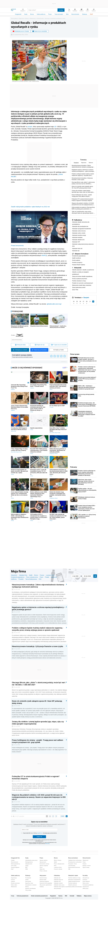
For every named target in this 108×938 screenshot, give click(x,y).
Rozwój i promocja (15, 883)
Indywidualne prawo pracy (31, 860)
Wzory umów (86, 883)
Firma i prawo (74, 354)
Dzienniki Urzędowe (44, 881)
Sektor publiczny (41, 14)
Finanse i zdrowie (58, 869)
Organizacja (14, 877)
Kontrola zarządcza (77, 262)
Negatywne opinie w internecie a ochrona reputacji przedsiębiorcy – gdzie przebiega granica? (83, 170)
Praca (41, 867)
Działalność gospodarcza (78, 255)
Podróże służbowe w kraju (79, 280)
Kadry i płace (14, 884)
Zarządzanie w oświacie (30, 884)
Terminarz (77, 297)
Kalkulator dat (75, 250)
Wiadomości (33, 18)
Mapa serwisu (88, 896)
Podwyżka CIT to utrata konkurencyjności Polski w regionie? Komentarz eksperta (82, 199)
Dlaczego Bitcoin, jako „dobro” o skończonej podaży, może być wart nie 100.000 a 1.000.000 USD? (83, 183)
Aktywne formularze (81, 254)
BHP (26, 867)
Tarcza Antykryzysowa (31, 579)
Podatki (47, 577)
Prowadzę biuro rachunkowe (75, 862)
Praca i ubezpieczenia (32, 577)
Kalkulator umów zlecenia (79, 231)
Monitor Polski (43, 879)
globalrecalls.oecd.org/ (54, 304)
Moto (67, 14)
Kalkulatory (78, 220)
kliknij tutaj (47, 843)
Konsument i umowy (44, 863)
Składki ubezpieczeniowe (74, 881)
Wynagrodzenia (29, 862)
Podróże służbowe (72, 883)
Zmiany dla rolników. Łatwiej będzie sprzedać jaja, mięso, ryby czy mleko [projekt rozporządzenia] (83, 191)
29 (90, 301)
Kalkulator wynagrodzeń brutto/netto (81, 228)
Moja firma (21, 18)
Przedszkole (28, 877)
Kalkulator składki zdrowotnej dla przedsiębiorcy (80, 223)
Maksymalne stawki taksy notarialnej (81, 285)
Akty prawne (43, 875)
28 (86, 301)
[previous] (47, 816)
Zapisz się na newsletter (60, 344)
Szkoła (26, 879)
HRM (26, 869)
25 (77, 301)
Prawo (50, 14)
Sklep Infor (42, 869)
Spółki (30, 575)
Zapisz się (39, 836)
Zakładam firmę (23, 575)
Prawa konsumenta (17, 245)
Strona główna (14, 18)
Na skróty (85, 875)
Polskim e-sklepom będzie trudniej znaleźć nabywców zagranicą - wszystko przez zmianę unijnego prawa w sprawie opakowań (83, 174)
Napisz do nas (40, 344)
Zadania (13, 881)
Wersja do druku (21, 344)
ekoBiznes (14, 579)
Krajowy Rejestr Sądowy (78, 264)
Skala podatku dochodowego (75, 886)
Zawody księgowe (15, 867)
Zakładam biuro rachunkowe (75, 860)
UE (55, 126)
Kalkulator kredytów (77, 237)
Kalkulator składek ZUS (78, 239)
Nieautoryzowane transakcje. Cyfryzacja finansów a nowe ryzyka (82, 178)
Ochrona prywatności (22, 896)
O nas (12, 896)
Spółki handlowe (76, 258)
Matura (27, 886)
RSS (66, 896)
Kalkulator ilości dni (77, 248)
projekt (30, 126)
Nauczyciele (28, 881)
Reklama (79, 896)
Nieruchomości (75, 14)
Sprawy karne (43, 862)
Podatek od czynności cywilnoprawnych (82, 283)
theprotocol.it (86, 886)
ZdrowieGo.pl (86, 877)
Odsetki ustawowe (72, 884)
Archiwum (85, 879)
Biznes (32, 14)
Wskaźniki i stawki (73, 875)
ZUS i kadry (13, 865)
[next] (67, 816)
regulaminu (39, 833)
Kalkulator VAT (76, 242)
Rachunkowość (14, 862)
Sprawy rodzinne (43, 860)
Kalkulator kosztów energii (79, 235)
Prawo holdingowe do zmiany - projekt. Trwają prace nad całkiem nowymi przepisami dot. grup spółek (82, 195)
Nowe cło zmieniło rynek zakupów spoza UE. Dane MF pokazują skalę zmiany (82, 187)
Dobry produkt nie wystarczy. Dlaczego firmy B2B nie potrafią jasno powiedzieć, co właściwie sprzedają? (83, 208)
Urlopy (26, 865)
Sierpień (86, 297)
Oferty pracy (85, 888)
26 (80, 301)
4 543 (62, 816)
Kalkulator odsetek (58, 883)
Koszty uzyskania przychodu (79, 278)
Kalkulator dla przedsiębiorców (80, 226)
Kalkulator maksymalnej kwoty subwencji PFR (83, 245)
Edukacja (84, 14)
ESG (40, 579)
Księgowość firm (15, 858)
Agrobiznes (54, 577)
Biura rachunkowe (73, 858)
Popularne (76, 162)
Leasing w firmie (50, 575)
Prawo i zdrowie (43, 870)
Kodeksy (42, 886)
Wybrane (91, 162)
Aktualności (14, 575)
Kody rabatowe (86, 881)
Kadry (25, 14)
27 (83, 301)
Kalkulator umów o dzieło (78, 233)
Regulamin (53, 896)
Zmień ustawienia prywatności (39, 896)
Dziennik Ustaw (43, 877)
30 (93, 301)
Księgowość (18, 14)
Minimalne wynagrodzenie (74, 879)
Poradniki (21, 579)
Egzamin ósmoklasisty (30, 888)
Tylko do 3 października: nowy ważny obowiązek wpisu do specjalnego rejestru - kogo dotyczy (83, 212)
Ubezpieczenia (28, 863)
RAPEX (44, 255)
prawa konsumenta (17, 339)
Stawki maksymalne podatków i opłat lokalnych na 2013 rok (30, 206)
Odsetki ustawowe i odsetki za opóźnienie (83, 269)
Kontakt (72, 896)
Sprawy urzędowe (44, 865)
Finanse (42, 575)
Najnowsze (83, 162)
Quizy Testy (75, 289)
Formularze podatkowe (88, 884)
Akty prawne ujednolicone (46, 884)
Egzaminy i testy (29, 883)
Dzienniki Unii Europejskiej (46, 883)
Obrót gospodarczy (15, 863)
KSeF (91, 14)
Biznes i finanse (57, 860)
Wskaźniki (77, 268)
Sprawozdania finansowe (74, 867)
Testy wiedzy (28, 890)
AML (69, 869)
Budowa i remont (87, 865)
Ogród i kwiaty (86, 867)
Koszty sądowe (76, 260)
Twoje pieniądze (59, 14)
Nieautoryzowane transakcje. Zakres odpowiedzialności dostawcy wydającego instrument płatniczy (82, 166)
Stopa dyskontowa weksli (78, 287)
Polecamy (73, 467)
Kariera (60, 896)
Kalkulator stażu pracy (59, 884)
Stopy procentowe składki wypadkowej (82, 276)
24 (73, 301)
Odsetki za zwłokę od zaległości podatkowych (80, 273)
